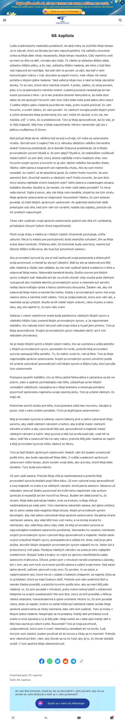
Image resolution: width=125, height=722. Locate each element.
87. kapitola (35, 675)
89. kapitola (23, 679)
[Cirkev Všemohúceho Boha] (62, 20)
